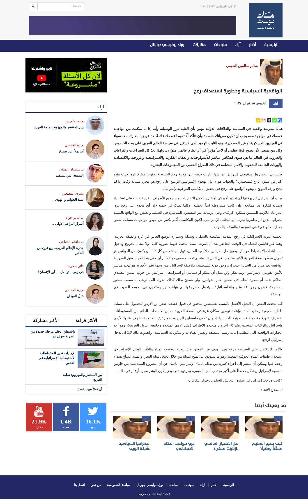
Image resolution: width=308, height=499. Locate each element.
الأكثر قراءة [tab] (86, 320)
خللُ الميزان (75, 296)
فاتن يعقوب (75, 266)
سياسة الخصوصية (119, 485)
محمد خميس (74, 121)
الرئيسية (271, 44)
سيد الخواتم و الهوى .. (68, 199)
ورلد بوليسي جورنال (167, 44)
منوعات (220, 44)
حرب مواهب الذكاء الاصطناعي (179, 446)
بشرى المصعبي (73, 193)
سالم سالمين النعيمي (242, 66)
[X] (269, 120)
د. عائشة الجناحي (71, 242)
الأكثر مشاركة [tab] (46, 320)
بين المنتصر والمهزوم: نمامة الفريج (59, 127)
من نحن (96, 485)
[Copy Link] (258, 120)
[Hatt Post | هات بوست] (264, 20)
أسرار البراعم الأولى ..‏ (68, 223)
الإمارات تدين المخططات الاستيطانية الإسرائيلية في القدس (57, 358)
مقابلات (199, 44)
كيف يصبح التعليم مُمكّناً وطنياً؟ (267, 446)
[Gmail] (263, 120)
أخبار (252, 44)
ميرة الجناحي (74, 145)
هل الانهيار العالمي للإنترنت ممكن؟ (221, 446)
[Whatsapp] (274, 120)
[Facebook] (280, 120)
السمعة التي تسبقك (70, 175)
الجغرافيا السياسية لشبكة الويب (135, 446)
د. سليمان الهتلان (71, 169)
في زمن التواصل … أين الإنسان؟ (61, 272)
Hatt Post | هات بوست (150, 494)
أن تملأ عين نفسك (71, 151)
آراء (238, 44)
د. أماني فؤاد (75, 217)
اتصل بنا (79, 485)
